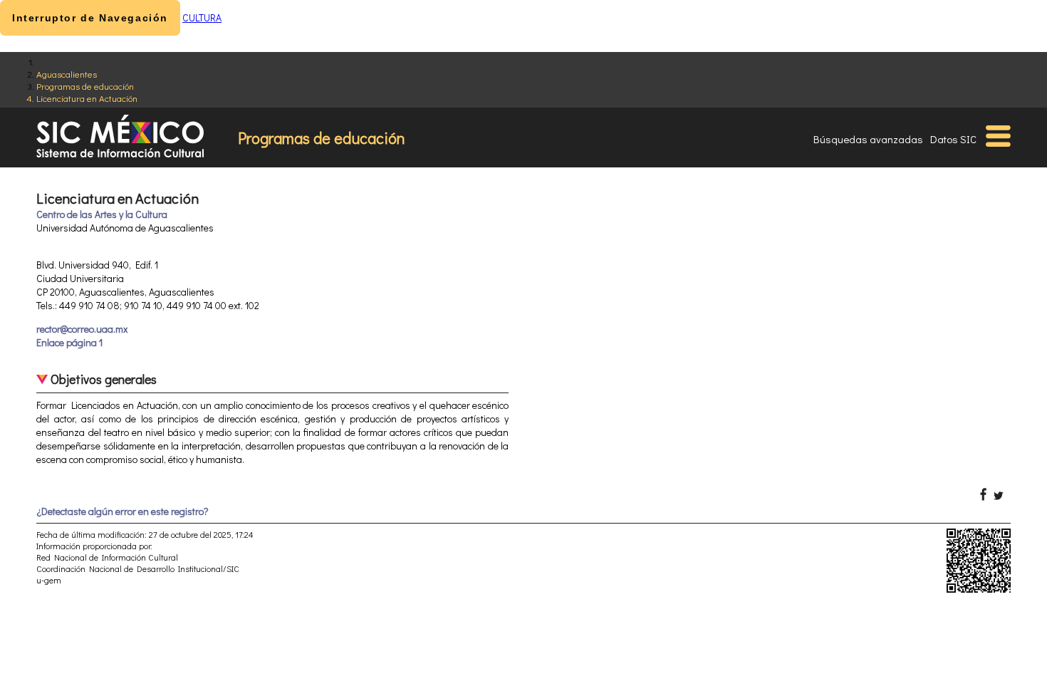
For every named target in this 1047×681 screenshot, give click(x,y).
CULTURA (202, 17)
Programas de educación (85, 86)
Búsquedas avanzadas (868, 139)
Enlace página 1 (69, 342)
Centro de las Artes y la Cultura (101, 214)
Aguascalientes (66, 74)
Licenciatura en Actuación (86, 98)
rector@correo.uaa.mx (81, 329)
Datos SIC (953, 139)
